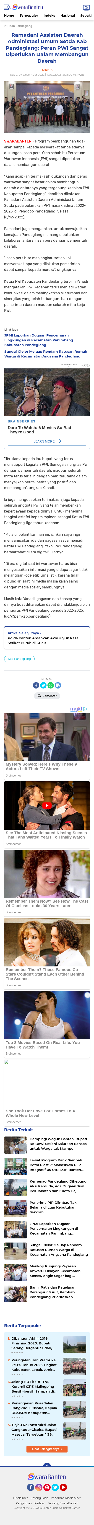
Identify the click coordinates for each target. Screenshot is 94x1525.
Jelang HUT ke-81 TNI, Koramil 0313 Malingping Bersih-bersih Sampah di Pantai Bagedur (32, 1387)
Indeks (49, 15)
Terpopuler (29, 15)
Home (9, 15)
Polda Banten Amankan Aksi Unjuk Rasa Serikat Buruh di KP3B (43, 640)
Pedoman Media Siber (66, 1498)
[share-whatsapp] (50, 685)
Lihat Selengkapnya (46, 1449)
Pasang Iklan (39, 1498)
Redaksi (39, 1503)
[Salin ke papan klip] (58, 685)
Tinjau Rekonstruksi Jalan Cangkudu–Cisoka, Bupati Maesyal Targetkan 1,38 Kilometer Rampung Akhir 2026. (34, 1430)
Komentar (49, 696)
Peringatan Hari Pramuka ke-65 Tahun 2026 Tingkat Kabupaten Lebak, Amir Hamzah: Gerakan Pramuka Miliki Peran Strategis (35, 1365)
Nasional (67, 15)
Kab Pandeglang (19, 658)
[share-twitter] (43, 685)
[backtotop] (47, 1467)
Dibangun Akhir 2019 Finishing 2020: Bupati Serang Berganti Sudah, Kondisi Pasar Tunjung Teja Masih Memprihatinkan (34, 1343)
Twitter (57, 1493)
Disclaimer (20, 1498)
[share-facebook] (36, 685)
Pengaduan (24, 1503)
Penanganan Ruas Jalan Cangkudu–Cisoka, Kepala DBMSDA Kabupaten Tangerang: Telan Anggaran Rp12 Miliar (35, 1408)
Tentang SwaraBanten (63, 1503)
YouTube (66, 1493)
